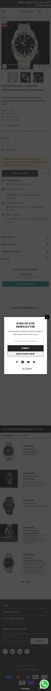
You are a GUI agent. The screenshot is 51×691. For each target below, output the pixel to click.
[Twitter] (34, 362)
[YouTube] (28, 362)
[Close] (47, 317)
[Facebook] (17, 362)
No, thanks (27, 368)
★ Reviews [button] (25, 688)
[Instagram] (23, 362)
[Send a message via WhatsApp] (44, 684)
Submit (25, 348)
